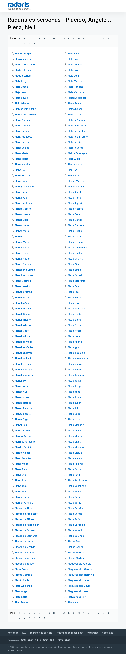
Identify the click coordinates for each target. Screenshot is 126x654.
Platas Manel (75, 103)
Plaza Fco (73, 291)
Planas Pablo (22, 247)
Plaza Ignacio (75, 347)
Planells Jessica (24, 325)
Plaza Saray (74, 502)
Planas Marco (22, 236)
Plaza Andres (75, 208)
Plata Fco (73, 59)
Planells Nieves (23, 352)
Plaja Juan (20, 92)
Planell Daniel (22, 314)
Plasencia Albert (24, 508)
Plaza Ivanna (75, 364)
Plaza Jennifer (76, 375)
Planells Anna (22, 303)
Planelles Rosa (23, 364)
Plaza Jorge (74, 386)
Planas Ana (21, 197)
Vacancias (92, 632)
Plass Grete (21, 569)
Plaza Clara (74, 236)
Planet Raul (21, 425)
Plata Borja (21, 596)
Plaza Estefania (76, 280)
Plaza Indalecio (76, 352)
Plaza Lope (74, 419)
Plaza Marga (75, 436)
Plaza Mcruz (75, 452)
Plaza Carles (75, 219)
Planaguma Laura (25, 186)
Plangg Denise (23, 436)
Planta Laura (22, 497)
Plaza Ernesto (75, 275)
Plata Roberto (75, 86)
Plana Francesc (23, 136)
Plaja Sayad (21, 97)
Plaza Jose (74, 391)
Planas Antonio (23, 203)
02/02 (60, 640)
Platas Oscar (75, 108)
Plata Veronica (76, 92)
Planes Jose (22, 397)
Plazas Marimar (76, 552)
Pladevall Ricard (24, 70)
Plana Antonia (23, 120)
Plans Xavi (20, 491)
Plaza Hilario (75, 341)
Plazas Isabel (75, 546)
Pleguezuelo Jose (78, 591)
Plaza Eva (73, 286)
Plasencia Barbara (25, 530)
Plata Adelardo (23, 585)
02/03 (53, 640)
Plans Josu (21, 485)
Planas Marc (22, 230)
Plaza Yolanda (76, 535)
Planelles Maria (23, 341)
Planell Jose (22, 330)
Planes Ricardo (23, 408)
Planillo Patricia (23, 447)
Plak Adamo (22, 103)
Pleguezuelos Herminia (81, 574)
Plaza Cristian (75, 253)
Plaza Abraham (76, 192)
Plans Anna (21, 469)
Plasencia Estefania (26, 535)
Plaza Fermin (75, 303)
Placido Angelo (23, 53)
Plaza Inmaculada (78, 358)
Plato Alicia (74, 158)
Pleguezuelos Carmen (80, 569)
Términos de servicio (41, 632)
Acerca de (13, 632)
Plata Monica (75, 81)
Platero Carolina (77, 131)
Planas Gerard (23, 208)
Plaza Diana (74, 264)
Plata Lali (73, 70)
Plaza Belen (74, 214)
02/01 (67, 640)
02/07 (23, 640)
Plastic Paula (22, 580)
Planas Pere (21, 253)
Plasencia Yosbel (24, 563)
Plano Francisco (24, 458)
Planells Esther (23, 319)
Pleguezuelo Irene (78, 580)
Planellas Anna (23, 297)
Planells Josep (23, 336)
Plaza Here (74, 336)
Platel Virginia (75, 114)
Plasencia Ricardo (25, 546)
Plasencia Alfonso (25, 519)
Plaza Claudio (75, 242)
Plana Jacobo (22, 142)
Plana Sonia (21, 181)
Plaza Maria (74, 441)
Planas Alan (21, 192)
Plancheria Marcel (25, 269)
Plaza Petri (74, 474)
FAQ (24, 632)
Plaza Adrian (75, 197)
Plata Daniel (21, 602)
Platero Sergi (75, 147)
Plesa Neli (73, 602)
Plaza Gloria (74, 325)
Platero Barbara (77, 125)
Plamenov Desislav (26, 114)
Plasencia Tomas (24, 552)
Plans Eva (20, 474)
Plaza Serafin (75, 508)
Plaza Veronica (76, 524)
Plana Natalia (22, 164)
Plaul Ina (72, 169)
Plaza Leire (74, 413)
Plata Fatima (75, 53)
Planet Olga (21, 419)
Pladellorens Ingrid (25, 64)
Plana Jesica (22, 147)
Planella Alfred (23, 291)
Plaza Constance (77, 247)
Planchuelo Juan (24, 275)
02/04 (45, 640)
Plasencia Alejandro (26, 513)
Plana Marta (21, 158)
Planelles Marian (24, 347)
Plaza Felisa (74, 297)
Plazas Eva (74, 541)
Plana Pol (20, 169)
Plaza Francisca (77, 308)
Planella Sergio (23, 369)
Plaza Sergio (75, 513)
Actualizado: (13, 640)
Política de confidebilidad (70, 632)
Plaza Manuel (75, 430)
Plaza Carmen (76, 225)
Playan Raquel (76, 186)
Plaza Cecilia (75, 230)
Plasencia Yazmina (25, 558)
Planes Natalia (23, 402)
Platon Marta (75, 164)
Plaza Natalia (75, 458)
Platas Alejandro (77, 97)
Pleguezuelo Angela (79, 563)
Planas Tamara (23, 264)
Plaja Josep (21, 86)
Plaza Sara (74, 497)
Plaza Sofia (74, 519)
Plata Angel (21, 591)
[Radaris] (18, 4)
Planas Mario (22, 242)
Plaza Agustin (75, 203)
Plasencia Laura (24, 541)
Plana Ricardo (23, 175)
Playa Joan (74, 175)
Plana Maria (21, 153)
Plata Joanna (75, 64)
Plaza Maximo (76, 447)
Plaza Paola (74, 469)
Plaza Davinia (75, 258)
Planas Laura (22, 225)
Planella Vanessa (24, 375)
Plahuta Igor (21, 81)
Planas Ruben (22, 258)
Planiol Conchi (23, 452)
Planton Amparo (24, 502)
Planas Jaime (22, 214)
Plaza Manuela (76, 425)
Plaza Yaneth (75, 530)
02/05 (38, 640)
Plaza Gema (74, 319)
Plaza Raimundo (77, 485)
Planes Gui (21, 391)
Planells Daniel (23, 308)
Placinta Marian (23, 59)
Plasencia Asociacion (27, 524)
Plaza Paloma (75, 463)
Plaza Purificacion (78, 480)
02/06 (30, 640)
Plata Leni (73, 75)
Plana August (22, 125)
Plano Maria (21, 463)
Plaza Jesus (74, 380)
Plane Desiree (23, 280)
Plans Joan (21, 480)
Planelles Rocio (23, 358)
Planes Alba (21, 386)
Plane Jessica (23, 286)
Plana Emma (22, 131)
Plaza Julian (74, 402)
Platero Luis (74, 142)
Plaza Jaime (75, 369)
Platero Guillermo (78, 136)
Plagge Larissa (23, 75)
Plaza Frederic (76, 314)
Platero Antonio (77, 120)
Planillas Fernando (25, 441)
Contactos (107, 632)
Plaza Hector (75, 330)
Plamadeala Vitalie (25, 108)
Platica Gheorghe (78, 153)
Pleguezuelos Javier (79, 585)
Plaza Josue (75, 397)
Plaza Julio (74, 408)
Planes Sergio (23, 413)
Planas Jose (22, 219)
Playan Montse (76, 181)
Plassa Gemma (23, 574)
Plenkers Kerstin (77, 596)
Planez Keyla (22, 430)
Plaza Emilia (74, 269)
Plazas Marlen (76, 558)
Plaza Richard (75, 491)
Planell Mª (20, 380)
